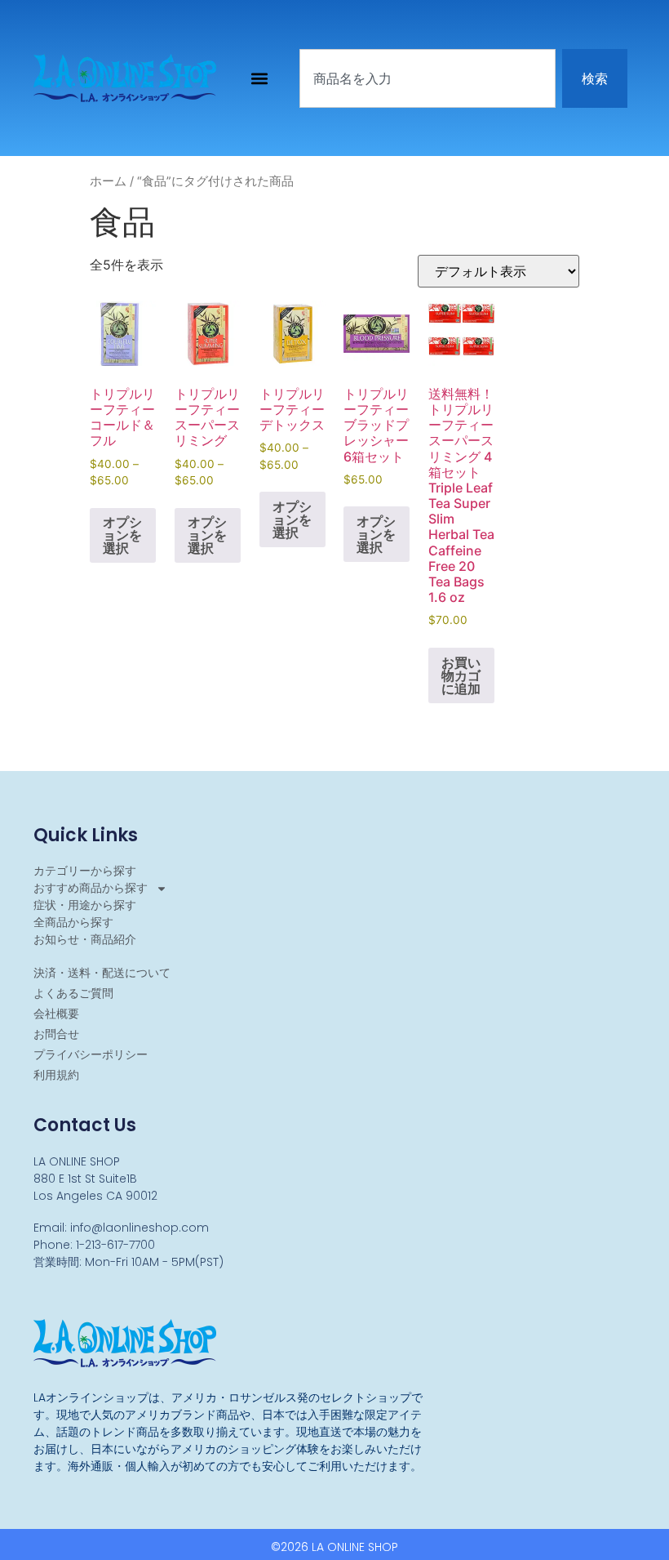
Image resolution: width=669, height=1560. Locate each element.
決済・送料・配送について (102, 973)
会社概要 (56, 1013)
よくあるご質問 (73, 993)
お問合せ (56, 1034)
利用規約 (56, 1075)
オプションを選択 (122, 535)
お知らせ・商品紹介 (84, 939)
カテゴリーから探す (84, 870)
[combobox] (427, 78)
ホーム (108, 181)
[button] (259, 78)
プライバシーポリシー (90, 1054)
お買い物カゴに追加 (461, 675)
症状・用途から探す (84, 905)
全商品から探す (73, 922)
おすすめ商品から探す (90, 888)
